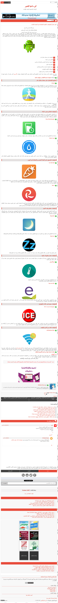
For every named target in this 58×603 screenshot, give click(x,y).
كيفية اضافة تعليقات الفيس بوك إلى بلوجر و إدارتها (43, 505)
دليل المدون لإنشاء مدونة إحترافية (49, 576)
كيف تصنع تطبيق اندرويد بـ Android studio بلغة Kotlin (43, 517)
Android (55, 396)
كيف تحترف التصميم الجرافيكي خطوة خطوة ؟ (44, 567)
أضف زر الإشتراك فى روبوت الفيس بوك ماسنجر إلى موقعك (41, 504)
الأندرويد (15, 74)
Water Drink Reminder (50, 119)
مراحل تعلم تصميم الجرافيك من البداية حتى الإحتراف (43, 569)
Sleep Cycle (52, 236)
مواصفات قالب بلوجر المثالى (16, 439)
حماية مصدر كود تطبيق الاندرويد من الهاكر (46, 408)
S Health (53, 83)
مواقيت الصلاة (53, 589)
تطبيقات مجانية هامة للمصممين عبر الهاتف (45, 570)
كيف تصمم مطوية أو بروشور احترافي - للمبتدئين (44, 568)
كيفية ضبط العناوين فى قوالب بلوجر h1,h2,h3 (44, 500)
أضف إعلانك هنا (29, 595)
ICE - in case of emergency (49, 306)
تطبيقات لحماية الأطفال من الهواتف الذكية (43, 77)
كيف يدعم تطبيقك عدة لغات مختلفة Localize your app (44, 407)
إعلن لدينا (48, 598)
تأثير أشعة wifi (19, 348)
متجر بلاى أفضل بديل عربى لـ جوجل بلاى (45, 514)
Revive (53, 185)
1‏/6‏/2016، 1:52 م (6, 438)
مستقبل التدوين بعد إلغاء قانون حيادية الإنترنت (44, 501)
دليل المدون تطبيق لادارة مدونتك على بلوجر (46, 415)
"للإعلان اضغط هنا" (26, 490)
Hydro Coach (52, 138)
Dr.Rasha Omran (41, 385)
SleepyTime (52, 215)
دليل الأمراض (52, 261)
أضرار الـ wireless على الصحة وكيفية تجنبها (46, 412)
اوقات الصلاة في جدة (29, 493)
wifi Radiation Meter (51, 330)
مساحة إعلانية (34, 555)
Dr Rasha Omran (46, 438)
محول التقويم (53, 591)
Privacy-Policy (54, 598)
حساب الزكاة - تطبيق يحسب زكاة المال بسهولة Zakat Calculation (41, 416)
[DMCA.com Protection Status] (29, 583)
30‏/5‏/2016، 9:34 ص (5, 425)
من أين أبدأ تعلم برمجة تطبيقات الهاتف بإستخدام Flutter (43, 414)
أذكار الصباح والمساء (51, 588)
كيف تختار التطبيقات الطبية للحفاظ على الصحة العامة (44, 24)
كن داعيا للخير (30, 6)
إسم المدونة (13, 361)
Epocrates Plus (52, 283)
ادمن (52, 425)
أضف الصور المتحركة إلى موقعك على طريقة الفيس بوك (42, 503)
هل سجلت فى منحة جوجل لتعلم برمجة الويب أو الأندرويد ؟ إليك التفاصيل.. (38, 516)
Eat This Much (52, 162)
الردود (50, 435)
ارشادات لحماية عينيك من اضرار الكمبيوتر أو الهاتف (45, 351)
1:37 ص (45, 392)
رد (52, 432)
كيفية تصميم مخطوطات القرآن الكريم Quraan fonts (43, 566)
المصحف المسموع (52, 587)
